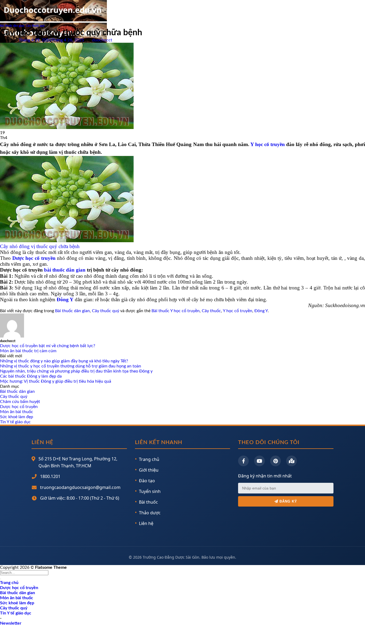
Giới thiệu (148, 470)
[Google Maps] (291, 461)
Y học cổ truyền (267, 144)
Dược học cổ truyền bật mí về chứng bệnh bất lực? (47, 346)
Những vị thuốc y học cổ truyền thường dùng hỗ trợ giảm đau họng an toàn (70, 366)
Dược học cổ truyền (19, 407)
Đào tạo (147, 481)
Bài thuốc (148, 502)
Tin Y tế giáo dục (15, 422)
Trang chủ (149, 459)
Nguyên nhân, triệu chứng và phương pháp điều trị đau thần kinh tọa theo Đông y (76, 371)
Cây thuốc (211, 311)
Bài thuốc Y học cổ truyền (176, 311)
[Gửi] (0, 578)
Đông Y (261, 311)
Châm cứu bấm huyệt (20, 401)
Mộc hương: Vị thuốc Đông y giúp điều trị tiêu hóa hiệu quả (55, 381)
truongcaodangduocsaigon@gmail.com (80, 487)
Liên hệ (146, 523)
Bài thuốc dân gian (12, 25)
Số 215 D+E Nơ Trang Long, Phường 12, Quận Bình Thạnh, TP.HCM (77, 462)
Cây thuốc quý (35, 25)
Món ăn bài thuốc (16, 412)
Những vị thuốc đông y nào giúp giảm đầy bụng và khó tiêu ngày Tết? (64, 361)
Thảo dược (150, 513)
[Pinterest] (275, 461)
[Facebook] (243, 461)
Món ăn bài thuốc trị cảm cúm (28, 351)
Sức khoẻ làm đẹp (16, 417)
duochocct (102, 40)
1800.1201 (50, 476)
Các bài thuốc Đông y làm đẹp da (31, 376)
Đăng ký (287, 501)
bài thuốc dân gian (65, 270)
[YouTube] (259, 461)
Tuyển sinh (150, 491)
